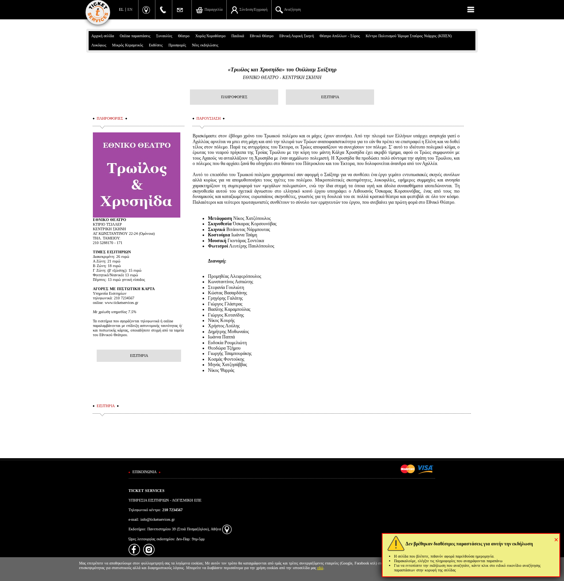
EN (129, 9)
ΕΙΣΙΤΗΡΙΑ (330, 97)
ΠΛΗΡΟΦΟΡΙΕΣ (234, 97)
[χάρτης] (227, 529)
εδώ (320, 568)
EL (121, 9)
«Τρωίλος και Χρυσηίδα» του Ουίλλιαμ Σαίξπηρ (282, 70)
